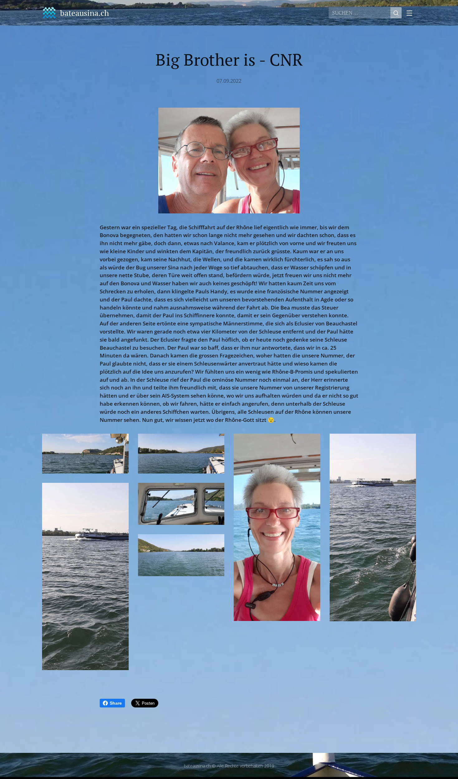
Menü (411, 13)
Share (116, 703)
